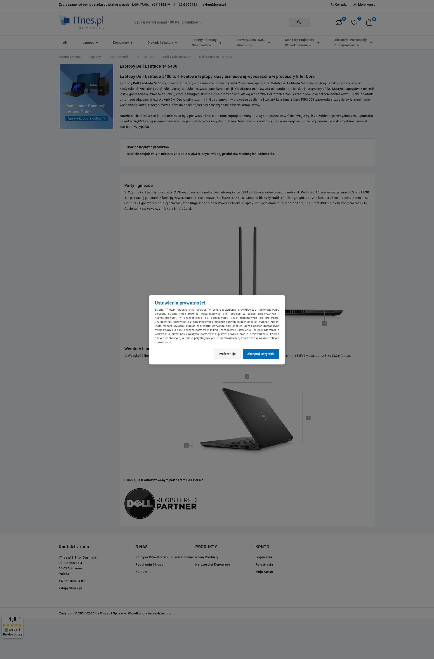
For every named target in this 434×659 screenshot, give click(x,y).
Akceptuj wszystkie (261, 354)
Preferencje (227, 354)
